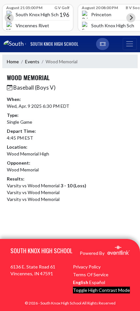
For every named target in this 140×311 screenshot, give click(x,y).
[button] (102, 44)
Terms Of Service (90, 274)
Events (32, 61)
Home (13, 61)
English (80, 282)
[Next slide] (130, 17)
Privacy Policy (87, 266)
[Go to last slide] (9, 17)
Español (97, 282)
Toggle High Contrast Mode (101, 290)
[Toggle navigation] (129, 44)
